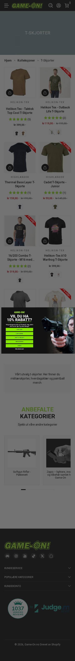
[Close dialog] (71, 309)
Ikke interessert (19, 348)
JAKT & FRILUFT (19, 337)
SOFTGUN (19, 329)
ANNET (20, 345)
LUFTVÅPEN (19, 333)
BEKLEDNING (19, 341)
